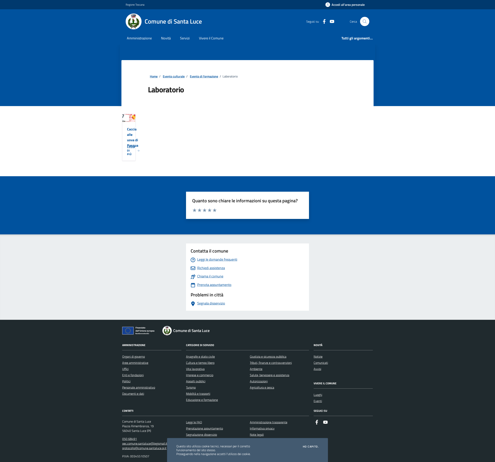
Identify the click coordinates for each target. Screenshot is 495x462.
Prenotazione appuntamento (204, 428)
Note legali (257, 434)
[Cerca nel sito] (364, 21)
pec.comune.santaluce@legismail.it (144, 443)
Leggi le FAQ (194, 422)
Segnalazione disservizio (201, 434)
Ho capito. (311, 446)
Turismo (191, 387)
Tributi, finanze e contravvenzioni (271, 362)
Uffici (125, 369)
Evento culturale (174, 76)
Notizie (318, 356)
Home (154, 76)
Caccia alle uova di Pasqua (132, 137)
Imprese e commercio (199, 375)
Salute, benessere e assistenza (269, 375)
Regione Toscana (135, 5)
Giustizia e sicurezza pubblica (268, 356)
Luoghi (318, 394)
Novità (166, 38)
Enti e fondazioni (133, 375)
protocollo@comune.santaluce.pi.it (144, 448)
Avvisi (317, 369)
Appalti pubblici (195, 381)
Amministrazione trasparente (268, 422)
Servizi (185, 38)
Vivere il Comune (211, 38)
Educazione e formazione (202, 399)
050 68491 (129, 438)
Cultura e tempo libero (200, 362)
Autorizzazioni (259, 381)
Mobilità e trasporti (198, 393)
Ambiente (256, 369)
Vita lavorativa (195, 369)
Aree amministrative (135, 362)
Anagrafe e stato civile (200, 356)
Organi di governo (133, 356)
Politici (126, 381)
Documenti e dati (133, 393)
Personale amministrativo (138, 387)
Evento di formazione (204, 76)
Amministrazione (139, 38)
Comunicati (321, 362)
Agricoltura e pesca (262, 387)
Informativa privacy (262, 428)
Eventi (318, 401)
